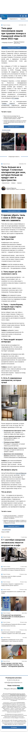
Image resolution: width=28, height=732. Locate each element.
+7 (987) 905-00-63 (9, 707)
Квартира (19, 183)
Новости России (6, 163)
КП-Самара (15, 98)
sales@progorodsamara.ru (13, 682)
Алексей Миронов (11, 188)
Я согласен (14, 727)
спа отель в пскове (6, 129)
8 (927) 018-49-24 (13, 680)
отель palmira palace (6, 529)
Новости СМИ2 (5, 132)
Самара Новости (8, 103)
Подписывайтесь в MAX (14, 47)
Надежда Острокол (19, 42)
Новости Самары (6, 25)
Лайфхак (13, 183)
